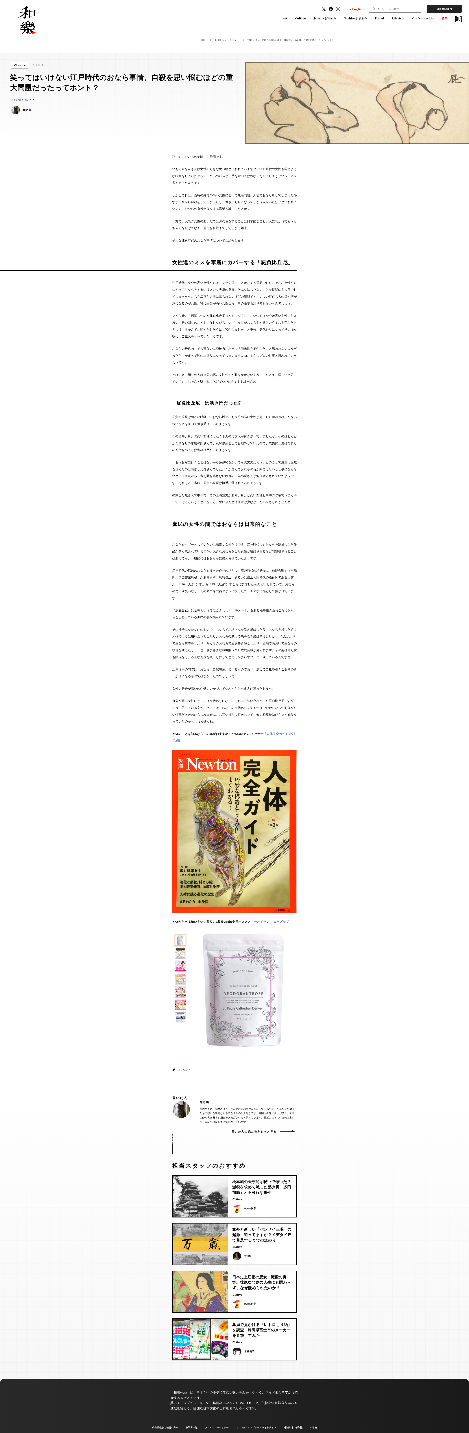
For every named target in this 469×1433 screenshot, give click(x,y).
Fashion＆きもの (355, 18)
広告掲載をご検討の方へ (165, 1427)
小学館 (313, 1427)
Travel (379, 18)
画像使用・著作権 (292, 1427)
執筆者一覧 (191, 1427)
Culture (300, 18)
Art (285, 18)
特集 (444, 18)
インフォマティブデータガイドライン (256, 1427)
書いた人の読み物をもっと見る (254, 1131)
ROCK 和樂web (218, 39)
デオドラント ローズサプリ (273, 922)
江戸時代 (184, 1070)
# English (356, 9)
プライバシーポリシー (217, 1427)
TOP (203, 39)
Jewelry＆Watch (325, 18)
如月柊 (204, 1102)
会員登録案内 (444, 9)
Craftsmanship (423, 18)
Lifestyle (398, 18)
